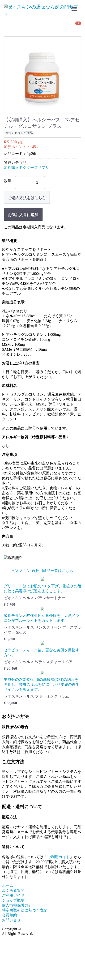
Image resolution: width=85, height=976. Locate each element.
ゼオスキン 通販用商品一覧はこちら (42, 571)
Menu (75, 6)
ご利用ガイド (58, 857)
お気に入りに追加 (23, 215)
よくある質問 (13, 890)
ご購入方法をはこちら (27, 198)
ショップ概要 (13, 900)
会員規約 (9, 915)
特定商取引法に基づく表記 (24, 910)
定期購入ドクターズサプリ (26, 168)
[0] (10, 25)
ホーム (7, 885)
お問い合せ (11, 920)
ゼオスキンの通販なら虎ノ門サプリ (52, 929)
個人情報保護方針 (17, 905)
